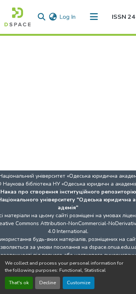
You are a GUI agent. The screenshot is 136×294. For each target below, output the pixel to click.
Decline (47, 282)
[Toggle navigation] (93, 17)
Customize (78, 282)
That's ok (19, 282)
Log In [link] (67, 17)
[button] (18, 17)
